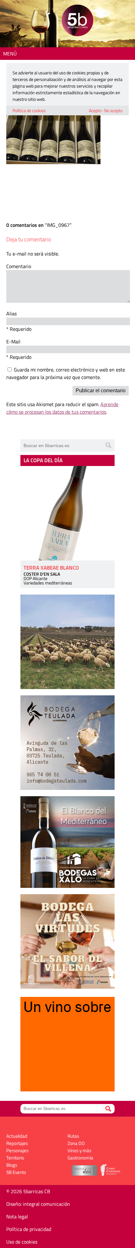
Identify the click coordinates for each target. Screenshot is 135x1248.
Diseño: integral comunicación (38, 1204)
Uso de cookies (21, 1241)
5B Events (16, 1172)
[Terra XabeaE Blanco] (67, 513)
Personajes (17, 1150)
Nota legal (17, 1216)
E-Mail (13, 341)
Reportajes (17, 1143)
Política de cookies (29, 110)
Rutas (73, 1136)
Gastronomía (80, 1157)
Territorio (15, 1157)
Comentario (18, 266)
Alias (11, 313)
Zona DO (76, 1143)
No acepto (113, 110)
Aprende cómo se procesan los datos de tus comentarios (62, 408)
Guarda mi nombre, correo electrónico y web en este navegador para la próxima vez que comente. (65, 373)
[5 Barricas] (77, 21)
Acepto (95, 110)
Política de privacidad (28, 1229)
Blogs (11, 1165)
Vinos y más (79, 1150)
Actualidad (16, 1136)
